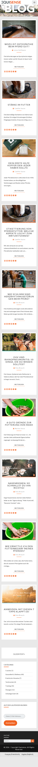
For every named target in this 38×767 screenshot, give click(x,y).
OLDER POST (18, 654)
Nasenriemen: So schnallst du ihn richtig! (19, 485)
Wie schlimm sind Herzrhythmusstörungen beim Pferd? (19, 296)
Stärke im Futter (19, 104)
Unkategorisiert (10, 694)
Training (8, 686)
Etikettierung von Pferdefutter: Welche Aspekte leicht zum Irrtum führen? (19, 232)
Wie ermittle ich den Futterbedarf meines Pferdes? (19, 548)
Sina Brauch (20, 302)
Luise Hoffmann (20, 50)
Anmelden (10, 723)
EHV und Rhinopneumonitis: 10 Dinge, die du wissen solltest (19, 361)
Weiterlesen (19, 67)
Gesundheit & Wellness (13, 674)
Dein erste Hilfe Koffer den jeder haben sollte (19, 165)
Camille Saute (20, 108)
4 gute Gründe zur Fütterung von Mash (19, 423)
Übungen (8, 690)
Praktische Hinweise (12, 678)
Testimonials (9, 682)
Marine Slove (20, 428)
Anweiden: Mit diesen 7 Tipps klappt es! (19, 610)
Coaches (8, 670)
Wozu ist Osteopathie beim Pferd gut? (19, 45)
